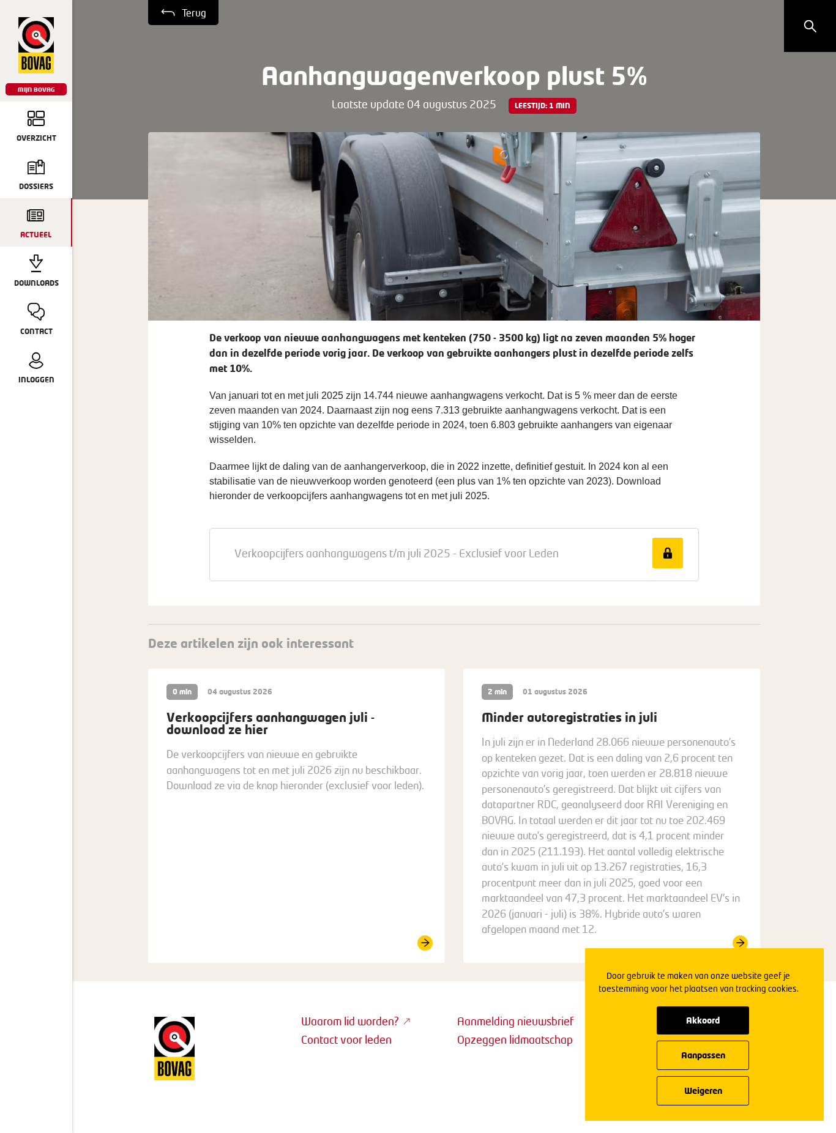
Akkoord (703, 1020)
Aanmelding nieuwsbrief (515, 1021)
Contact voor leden (346, 1039)
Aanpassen (703, 1055)
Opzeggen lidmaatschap (515, 1039)
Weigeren (703, 1090)
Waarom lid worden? (350, 1021)
